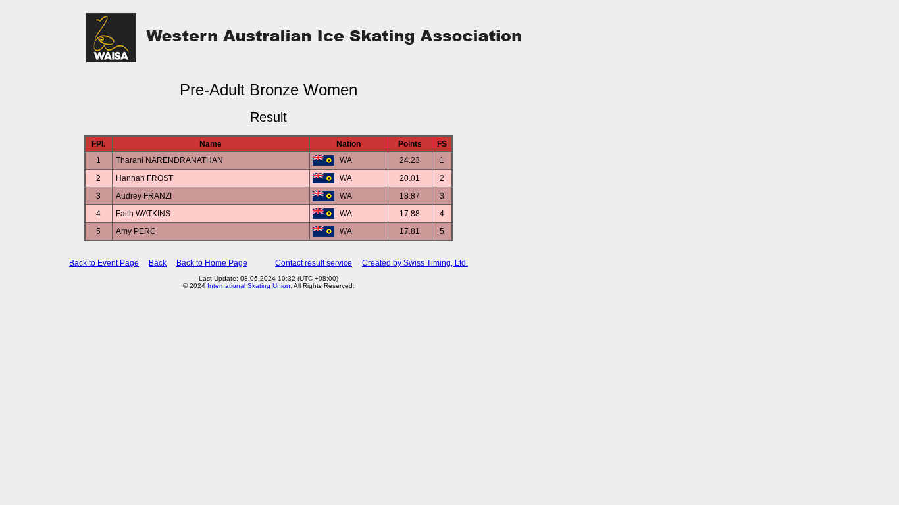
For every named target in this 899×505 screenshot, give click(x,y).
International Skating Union (248, 285)
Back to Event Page (104, 263)
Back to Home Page (211, 263)
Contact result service (313, 263)
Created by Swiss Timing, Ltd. (415, 263)
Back (158, 263)
